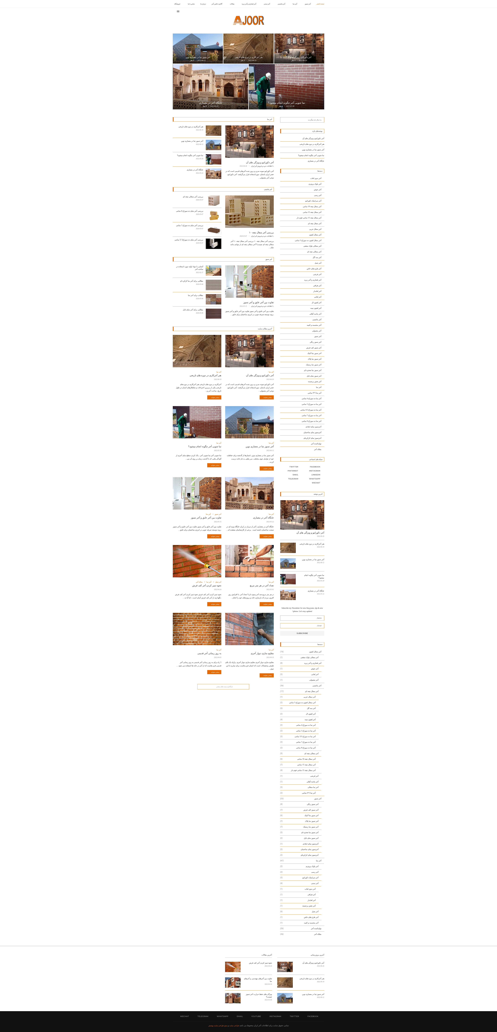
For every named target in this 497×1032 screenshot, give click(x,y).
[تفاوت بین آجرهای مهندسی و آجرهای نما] (233, 982)
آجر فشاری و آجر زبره (249, 4)
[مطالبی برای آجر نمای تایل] (213, 313)
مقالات (232, 4)
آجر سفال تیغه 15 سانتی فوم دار (309, 218)
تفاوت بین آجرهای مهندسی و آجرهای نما (258, 980)
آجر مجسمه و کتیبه (314, 325)
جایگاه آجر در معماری (210, 102)
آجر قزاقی (317, 286)
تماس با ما (191, 4)
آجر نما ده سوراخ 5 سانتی (311, 404)
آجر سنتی (267, 4)
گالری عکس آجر (217, 4)
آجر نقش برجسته (314, 382)
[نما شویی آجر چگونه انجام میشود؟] (286, 86)
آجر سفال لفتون (315, 235)
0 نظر (293, 60)
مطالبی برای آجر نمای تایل (193, 310)
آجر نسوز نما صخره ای (312, 370)
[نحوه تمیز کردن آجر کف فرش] (197, 561)
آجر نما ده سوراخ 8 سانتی (311, 421)
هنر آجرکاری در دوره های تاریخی (248, 57)
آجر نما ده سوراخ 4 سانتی (311, 398)
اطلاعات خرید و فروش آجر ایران (261, 166)
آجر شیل (218, 582)
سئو (225, 1026)
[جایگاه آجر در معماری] (210, 86)
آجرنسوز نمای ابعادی (313, 427)
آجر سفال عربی (315, 229)
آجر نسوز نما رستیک (313, 365)
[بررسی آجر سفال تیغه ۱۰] (249, 211)
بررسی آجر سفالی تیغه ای (193, 197)
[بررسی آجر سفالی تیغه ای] (213, 200)
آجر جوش (317, 190)
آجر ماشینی (281, 4)
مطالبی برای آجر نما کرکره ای (191, 281)
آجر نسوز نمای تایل (314, 376)
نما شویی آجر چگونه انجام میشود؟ (286, 102)
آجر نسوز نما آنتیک (314, 353)
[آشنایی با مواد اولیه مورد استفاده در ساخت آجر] (213, 270)
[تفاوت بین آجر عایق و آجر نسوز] (249, 281)
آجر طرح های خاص (314, 269)
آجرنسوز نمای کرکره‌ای (312, 438)
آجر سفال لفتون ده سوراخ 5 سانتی (308, 240)
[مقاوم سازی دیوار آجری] (249, 629)
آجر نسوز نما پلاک (314, 359)
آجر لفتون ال (316, 303)
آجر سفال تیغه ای (314, 223)
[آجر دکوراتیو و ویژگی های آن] (299, 49)
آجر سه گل (317, 257)
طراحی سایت (234, 1026)
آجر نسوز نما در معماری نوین (198, 57)
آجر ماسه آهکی (315, 314)
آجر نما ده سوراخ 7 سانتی (311, 415)
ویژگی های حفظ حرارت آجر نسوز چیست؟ (259, 995)
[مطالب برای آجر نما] (213, 299)
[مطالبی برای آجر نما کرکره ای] (213, 285)
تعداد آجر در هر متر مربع (262, 585)
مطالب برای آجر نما (195, 295)
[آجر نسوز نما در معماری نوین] (198, 49)
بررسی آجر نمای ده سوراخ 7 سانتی (189, 225)
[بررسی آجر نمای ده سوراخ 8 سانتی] (213, 215)
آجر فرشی (317, 274)
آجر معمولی (316, 331)
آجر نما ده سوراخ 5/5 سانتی (310, 410)
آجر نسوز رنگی (315, 342)
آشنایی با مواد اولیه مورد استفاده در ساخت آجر (189, 268)
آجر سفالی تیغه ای (314, 252)
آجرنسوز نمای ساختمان (312, 432)
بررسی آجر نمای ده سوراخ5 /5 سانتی (189, 240)
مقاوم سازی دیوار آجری (262, 653)
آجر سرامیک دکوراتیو (313, 201)
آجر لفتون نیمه (315, 308)
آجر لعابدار (317, 291)
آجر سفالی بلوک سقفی (312, 246)
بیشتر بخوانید (267, 397)
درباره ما (203, 4)
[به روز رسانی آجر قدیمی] (197, 629)
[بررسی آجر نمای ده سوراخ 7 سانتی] (213, 229)
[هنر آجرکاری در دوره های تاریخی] (248, 49)
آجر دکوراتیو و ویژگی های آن (299, 57)
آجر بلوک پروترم (315, 184)
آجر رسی (317, 195)
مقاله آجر (199, 582)
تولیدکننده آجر (316, 444)
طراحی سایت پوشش (216, 1026)
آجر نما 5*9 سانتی (314, 393)
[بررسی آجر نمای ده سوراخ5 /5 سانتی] (213, 244)
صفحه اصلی (320, 4)
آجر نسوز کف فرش (313, 348)
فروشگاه (177, 4)
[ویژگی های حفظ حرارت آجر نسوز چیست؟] (233, 998)
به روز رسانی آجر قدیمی (209, 653)
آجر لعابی (317, 297)
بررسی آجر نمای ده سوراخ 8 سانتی (189, 211)
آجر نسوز (308, 4)
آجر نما (295, 4)
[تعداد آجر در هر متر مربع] (249, 561)
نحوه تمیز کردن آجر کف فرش (206, 585)
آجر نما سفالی (299, 787)
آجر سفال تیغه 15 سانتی (312, 212)
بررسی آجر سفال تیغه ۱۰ (261, 232)
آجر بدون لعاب (315, 178)
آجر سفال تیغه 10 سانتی (312, 207)
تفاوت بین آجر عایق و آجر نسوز (258, 302)
